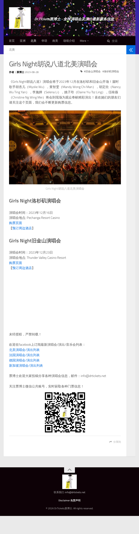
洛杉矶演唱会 (111, 71)
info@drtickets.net (75, 492)
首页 (12, 40)
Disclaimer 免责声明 (69, 500)
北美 (33, 40)
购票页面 (15, 222)
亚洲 (23, 40)
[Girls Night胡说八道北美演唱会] (65, 147)
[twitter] (129, 78)
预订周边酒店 (22, 228)
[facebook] (129, 82)
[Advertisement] (65, 301)
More (83, 40)
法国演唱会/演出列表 (24, 355)
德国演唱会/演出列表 (24, 360)
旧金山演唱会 (93, 71)
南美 (55, 40)
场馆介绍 (69, 40)
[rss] (129, 87)
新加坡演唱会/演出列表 (26, 365)
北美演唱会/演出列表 (24, 349)
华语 (44, 40)
